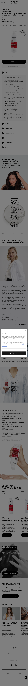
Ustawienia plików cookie (14, 349)
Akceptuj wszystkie (14, 353)
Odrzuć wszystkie (23, 330)
